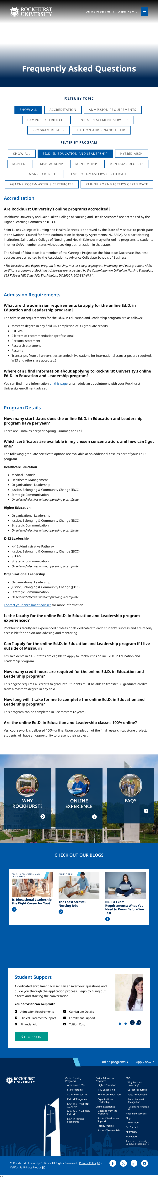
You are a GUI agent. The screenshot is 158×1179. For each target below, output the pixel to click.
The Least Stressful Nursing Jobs (73, 903)
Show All (28, 110)
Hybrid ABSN (131, 153)
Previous (132, 1022)
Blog (128, 1118)
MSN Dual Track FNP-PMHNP (78, 1113)
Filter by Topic (79, 98)
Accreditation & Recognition (136, 1100)
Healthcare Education (109, 1094)
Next (139, 1022)
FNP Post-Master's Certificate (99, 174)
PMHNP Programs (77, 1099)
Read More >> (14, 909)
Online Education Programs (105, 1079)
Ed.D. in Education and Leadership (75, 153)
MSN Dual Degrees (126, 164)
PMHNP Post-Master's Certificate (117, 184)
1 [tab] (121, 1024)
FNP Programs (75, 1089)
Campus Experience (45, 120)
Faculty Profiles (105, 1125)
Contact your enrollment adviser (27, 605)
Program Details (49, 130)
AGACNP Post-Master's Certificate (41, 184)
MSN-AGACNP (51, 164)
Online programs (113, 1062)
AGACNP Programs (77, 1094)
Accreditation (63, 110)
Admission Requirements (112, 110)
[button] (31, 1036)
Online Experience (105, 1106)
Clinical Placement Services (102, 120)
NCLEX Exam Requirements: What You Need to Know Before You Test (124, 907)
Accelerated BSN (76, 1085)
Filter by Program (79, 142)
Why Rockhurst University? (135, 1084)
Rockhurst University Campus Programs (137, 1142)
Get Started (132, 1127)
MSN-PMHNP (86, 164)
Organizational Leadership (105, 1100)
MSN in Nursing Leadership (75, 1120)
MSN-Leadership (44, 174)
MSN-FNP (20, 164)
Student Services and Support (108, 1120)
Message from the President (107, 1112)
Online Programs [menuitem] (98, 11)
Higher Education (106, 1085)
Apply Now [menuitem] (126, 11)
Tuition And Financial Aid (101, 130)
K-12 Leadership (106, 1089)
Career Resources (137, 1089)
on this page (59, 383)
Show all (21, 153)
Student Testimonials (108, 1130)
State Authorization (138, 1094)
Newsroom (133, 1122)
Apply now (143, 1062)
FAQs (128, 1078)
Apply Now (131, 1131)
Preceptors (131, 1136)
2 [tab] (126, 1024)
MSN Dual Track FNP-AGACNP (78, 1105)
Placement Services (136, 1113)
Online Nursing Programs (73, 1079)
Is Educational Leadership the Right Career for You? (32, 901)
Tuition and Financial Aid (138, 1108)
